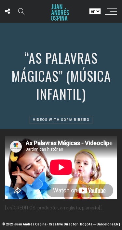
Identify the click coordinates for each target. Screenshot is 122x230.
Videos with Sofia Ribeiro (61, 120)
